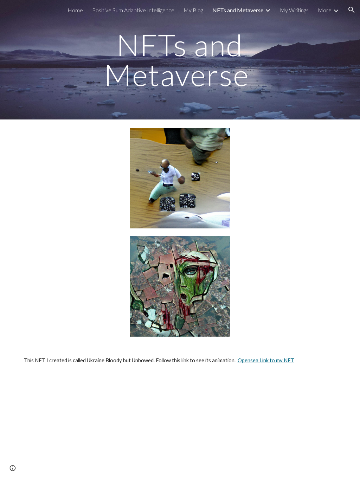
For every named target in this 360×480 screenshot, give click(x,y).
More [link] (325, 10)
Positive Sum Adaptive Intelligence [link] (133, 10)
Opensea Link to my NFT (266, 360)
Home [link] (75, 10)
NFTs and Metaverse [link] (237, 10)
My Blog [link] (193, 10)
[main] (179, 60)
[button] (351, 9)
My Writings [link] (294, 10)
